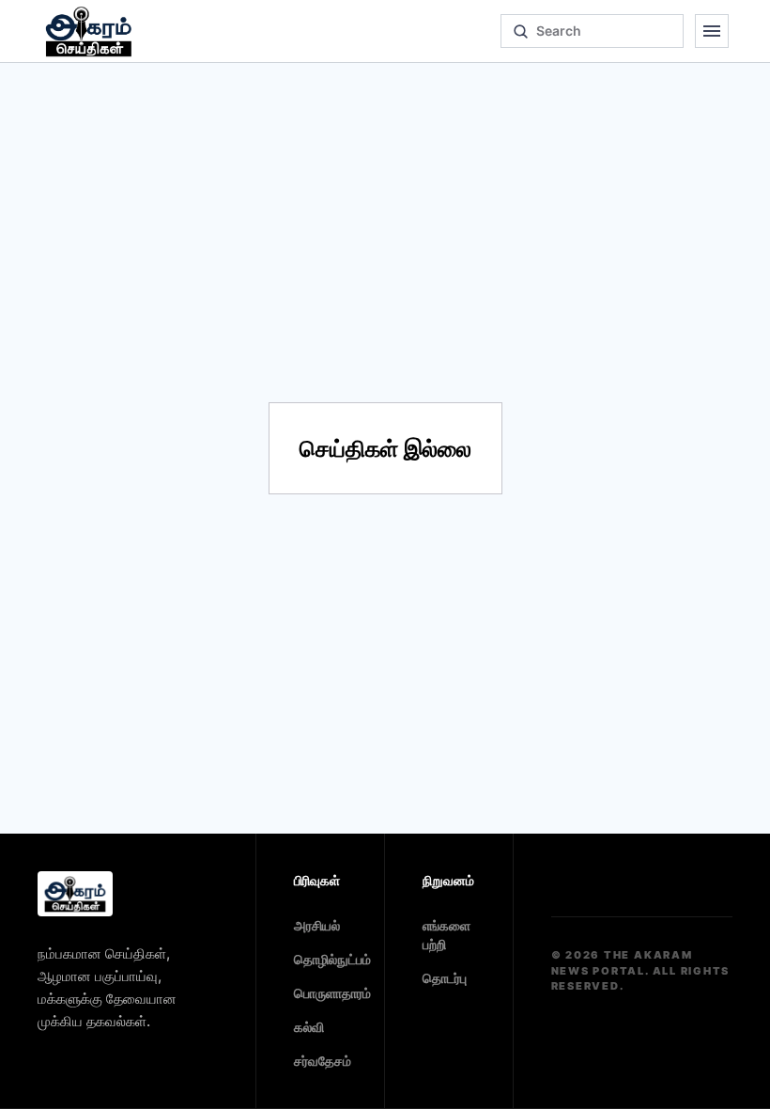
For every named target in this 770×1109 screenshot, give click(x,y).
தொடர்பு (445, 978)
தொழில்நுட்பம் (332, 959)
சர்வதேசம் (322, 1061)
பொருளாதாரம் (332, 993)
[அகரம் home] (88, 31)
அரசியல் (317, 925)
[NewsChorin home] (75, 893)
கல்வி (309, 1027)
